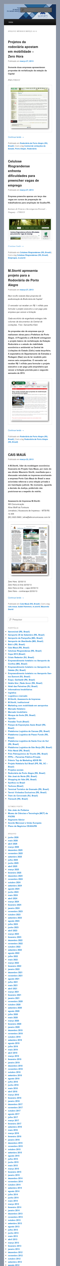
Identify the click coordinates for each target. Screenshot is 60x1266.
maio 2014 (13, 1200)
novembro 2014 (15, 1181)
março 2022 (13, 962)
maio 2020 (13, 1017)
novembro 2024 (15, 879)
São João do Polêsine (18, 810)
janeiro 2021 (14, 998)
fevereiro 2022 (14, 965)
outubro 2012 (14, 1258)
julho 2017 (13, 1117)
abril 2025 (12, 866)
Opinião (12, 718)
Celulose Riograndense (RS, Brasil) (35, 252)
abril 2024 (12, 898)
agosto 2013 (13, 1226)
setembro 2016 (15, 1126)
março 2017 (13, 1120)
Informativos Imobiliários (20, 689)
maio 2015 (13, 1165)
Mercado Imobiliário (17, 712)
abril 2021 (12, 988)
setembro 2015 (15, 1152)
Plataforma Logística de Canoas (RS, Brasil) (29, 731)
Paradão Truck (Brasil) (18, 721)
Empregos (12, 257)
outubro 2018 (14, 1072)
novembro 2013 (15, 1216)
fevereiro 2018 (14, 1097)
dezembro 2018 (15, 1065)
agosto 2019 (13, 1043)
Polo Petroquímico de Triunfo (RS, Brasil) (28, 753)
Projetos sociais (15, 769)
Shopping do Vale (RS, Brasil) (22, 779)
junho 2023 (13, 927)
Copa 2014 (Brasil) (16, 653)
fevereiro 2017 (14, 1123)
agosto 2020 (13, 1011)
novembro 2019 (15, 1033)
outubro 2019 (14, 1036)
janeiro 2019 (14, 1062)
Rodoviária (32, 148)
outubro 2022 (14, 946)
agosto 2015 (13, 1155)
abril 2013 (12, 1239)
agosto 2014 (13, 1191)
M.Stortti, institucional (18, 702)
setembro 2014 (15, 1187)
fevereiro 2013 (14, 1245)
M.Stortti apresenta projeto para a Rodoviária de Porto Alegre (23, 277)
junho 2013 (13, 1232)
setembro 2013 (15, 1223)
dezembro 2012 (15, 1252)
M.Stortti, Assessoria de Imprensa (24, 699)
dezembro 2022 (15, 940)
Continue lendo (16, 137)
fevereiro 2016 (14, 1136)
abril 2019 (12, 1052)
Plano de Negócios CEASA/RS (22, 826)
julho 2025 (13, 859)
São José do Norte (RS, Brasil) (22, 776)
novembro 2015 (15, 1146)
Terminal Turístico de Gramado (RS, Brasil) (28, 789)
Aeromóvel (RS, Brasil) (19, 631)
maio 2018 (13, 1088)
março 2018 (13, 1094)
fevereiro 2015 (14, 1171)
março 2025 (13, 869)
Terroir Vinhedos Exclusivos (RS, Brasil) (27, 792)
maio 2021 (13, 985)
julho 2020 (13, 1014)
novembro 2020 (15, 1001)
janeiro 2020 (14, 1027)
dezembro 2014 (15, 1178)
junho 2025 (13, 863)
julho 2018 (13, 1081)
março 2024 (13, 901)
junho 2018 (13, 1084)
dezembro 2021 (15, 972)
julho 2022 (13, 956)
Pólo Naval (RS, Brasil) (19, 750)
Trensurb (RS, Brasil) (18, 798)
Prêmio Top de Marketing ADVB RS (25, 760)
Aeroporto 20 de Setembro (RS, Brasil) (26, 634)
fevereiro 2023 (14, 937)
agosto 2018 (13, 1078)
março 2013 (13, 1242)
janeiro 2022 (14, 969)
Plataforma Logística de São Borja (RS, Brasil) (30, 747)
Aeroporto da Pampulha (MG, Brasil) (25, 638)
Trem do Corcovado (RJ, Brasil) (23, 795)
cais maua (12, 606)
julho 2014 (13, 1194)
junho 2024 (13, 891)
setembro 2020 (15, 1007)
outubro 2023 (14, 914)
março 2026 (13, 846)
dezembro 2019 (15, 1030)
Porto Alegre (20, 148)
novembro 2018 (15, 1068)
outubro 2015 (14, 1149)
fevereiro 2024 (14, 904)
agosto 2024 (13, 888)
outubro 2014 (14, 1184)
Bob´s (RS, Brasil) (16, 644)
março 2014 (13, 1204)
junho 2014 (13, 1197)
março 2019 (13, 1055)
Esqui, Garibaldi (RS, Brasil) (21, 679)
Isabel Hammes (25, 606)
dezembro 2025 (15, 850)
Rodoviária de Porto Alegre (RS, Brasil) (26, 773)
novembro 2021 (15, 975)
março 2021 (13, 991)
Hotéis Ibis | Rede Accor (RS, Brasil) (25, 683)
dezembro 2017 (15, 1104)
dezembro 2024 (15, 875)
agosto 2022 (13, 953)
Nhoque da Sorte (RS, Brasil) (21, 715)
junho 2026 (13, 837)
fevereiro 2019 (14, 1059)
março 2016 (13, 1133)
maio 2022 (13, 959)
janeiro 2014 (14, 1210)
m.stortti (21, 257)
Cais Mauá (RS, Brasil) (30, 603)
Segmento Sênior (16, 819)
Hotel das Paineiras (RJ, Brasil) (23, 686)
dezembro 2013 (15, 1213)
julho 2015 (13, 1158)
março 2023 (13, 933)
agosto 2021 (13, 978)
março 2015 (13, 1168)
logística (12, 692)
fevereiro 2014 (14, 1207)
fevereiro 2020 (14, 1023)
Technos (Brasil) (15, 786)
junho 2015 (13, 1162)
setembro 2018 (15, 1075)
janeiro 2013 (14, 1249)
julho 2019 (13, 1046)
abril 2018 (12, 1091)
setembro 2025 (15, 856)
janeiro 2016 (14, 1139)
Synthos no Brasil (16, 782)
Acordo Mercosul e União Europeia (24, 822)
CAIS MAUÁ (17, 454)
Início (11, 22)
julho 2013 (13, 1229)
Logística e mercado (17, 695)
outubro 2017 (14, 1110)
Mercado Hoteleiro (16, 708)
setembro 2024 (15, 885)
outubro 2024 (14, 882)
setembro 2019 (15, 1040)
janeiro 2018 (14, 1101)
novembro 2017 (15, 1107)
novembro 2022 (15, 943)
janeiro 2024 (14, 908)
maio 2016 (13, 1129)
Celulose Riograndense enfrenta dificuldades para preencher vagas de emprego (23, 173)
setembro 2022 (15, 949)
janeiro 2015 (14, 1175)
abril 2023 (12, 930)
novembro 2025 (15, 853)
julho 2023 (13, 924)
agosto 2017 (13, 1114)
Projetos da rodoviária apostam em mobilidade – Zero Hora (23, 48)
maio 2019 (13, 1049)
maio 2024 (13, 895)
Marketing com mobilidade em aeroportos (28, 705)
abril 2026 (12, 843)
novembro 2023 (15, 911)
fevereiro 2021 (14, 994)
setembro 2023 (15, 917)
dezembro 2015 (15, 1142)
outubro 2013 (14, 1220)
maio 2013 (13, 1236)
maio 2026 (13, 840)
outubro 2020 (14, 1004)
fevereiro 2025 (14, 872)
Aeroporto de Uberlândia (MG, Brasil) (25, 641)
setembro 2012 (15, 1261)
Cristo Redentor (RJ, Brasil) (21, 657)
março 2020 (13, 1020)
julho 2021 (13, 981)
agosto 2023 (13, 920)
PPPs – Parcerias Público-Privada (24, 756)
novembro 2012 (15, 1255)
